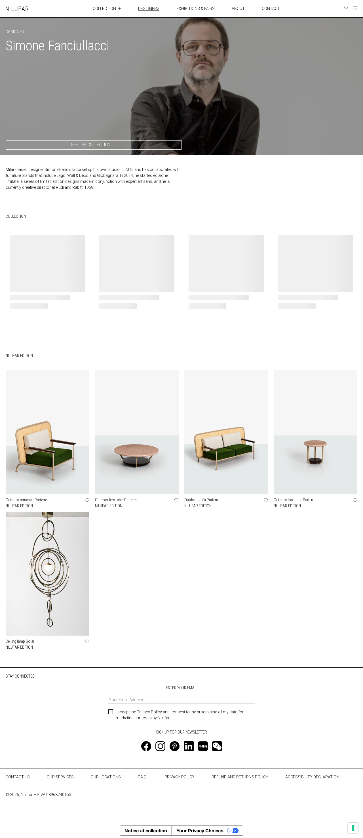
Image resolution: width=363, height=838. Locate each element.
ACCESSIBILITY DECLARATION (312, 777)
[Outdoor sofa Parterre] (226, 432)
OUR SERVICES (60, 777)
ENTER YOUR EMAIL (181, 688)
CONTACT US (18, 777)
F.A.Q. (142, 777)
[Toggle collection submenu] (119, 8)
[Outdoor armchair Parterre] (47, 432)
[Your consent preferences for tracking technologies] (353, 828)
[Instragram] (160, 746)
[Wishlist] (355, 8)
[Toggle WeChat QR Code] (217, 746)
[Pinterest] (175, 746)
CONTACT (271, 8)
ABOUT (238, 8)
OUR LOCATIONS (106, 777)
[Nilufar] (17, 9)
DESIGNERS (148, 8)
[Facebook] (146, 746)
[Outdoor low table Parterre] (137, 432)
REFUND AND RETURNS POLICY (240, 777)
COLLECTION (104, 8)
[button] (94, 145)
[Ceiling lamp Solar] (47, 574)
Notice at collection (145, 830)
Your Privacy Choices (199, 830)
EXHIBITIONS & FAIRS (195, 8)
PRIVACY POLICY (179, 777)
